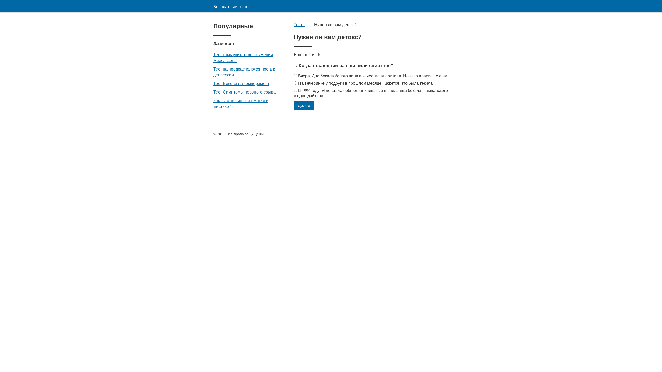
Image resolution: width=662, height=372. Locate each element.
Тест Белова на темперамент (241, 83)
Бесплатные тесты (231, 6)
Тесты (299, 24)
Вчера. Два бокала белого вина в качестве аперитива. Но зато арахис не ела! (372, 76)
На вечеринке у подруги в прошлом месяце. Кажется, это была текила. (366, 83)
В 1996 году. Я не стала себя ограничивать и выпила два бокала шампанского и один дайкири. (371, 93)
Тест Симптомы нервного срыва (244, 92)
